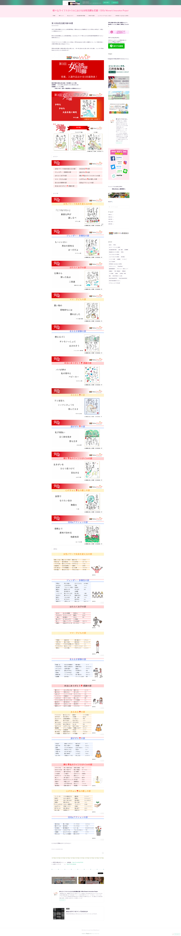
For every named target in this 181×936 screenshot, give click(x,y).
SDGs (122, 252)
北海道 (116, 273)
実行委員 (123, 256)
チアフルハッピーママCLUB (114, 283)
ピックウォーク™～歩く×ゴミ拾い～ (105, 15)
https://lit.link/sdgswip (71, 864)
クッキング (124, 259)
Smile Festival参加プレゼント (114, 280)
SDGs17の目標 (91, 15)
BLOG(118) (53, 849)
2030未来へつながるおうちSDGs (122, 15)
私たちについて (70, 15)
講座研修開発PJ (112, 268)
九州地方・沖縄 (123, 273)
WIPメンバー (61, 15)
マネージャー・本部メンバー (122, 268)
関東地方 (124, 271)
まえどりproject (112, 261)
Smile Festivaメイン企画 (117, 275)
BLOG (110, 244)
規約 (110, 275)
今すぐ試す (106, 2)
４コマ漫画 (111, 273)
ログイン (115, 2)
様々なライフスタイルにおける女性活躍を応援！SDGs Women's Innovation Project (90, 11)
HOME (54, 15)
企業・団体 (120, 249)
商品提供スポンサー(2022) (114, 252)
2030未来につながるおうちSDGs (115, 263)
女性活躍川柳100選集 (81, 15)
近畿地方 (110, 271)
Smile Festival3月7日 (113, 278)
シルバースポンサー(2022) (114, 256)
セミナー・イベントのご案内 (114, 247)
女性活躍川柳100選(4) (59, 849)
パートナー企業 (112, 259)
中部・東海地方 (117, 271)
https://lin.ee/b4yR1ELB (77, 862)
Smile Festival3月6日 (123, 278)
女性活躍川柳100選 (112, 249)
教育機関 (126, 249)
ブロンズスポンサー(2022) (114, 254)
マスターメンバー (112, 266)
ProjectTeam (120, 266)
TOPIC (114, 244)
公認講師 (118, 259)
